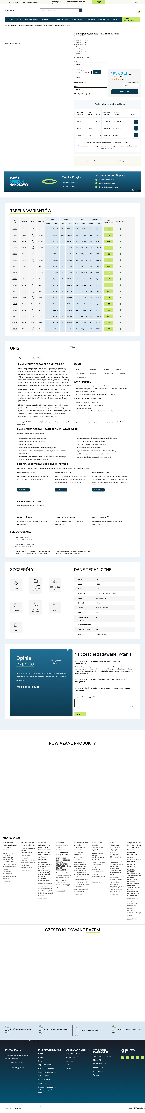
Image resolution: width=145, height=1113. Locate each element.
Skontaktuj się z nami (121, 142)
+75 (108, 241)
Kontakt (41, 1053)
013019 (15, 304)
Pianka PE (38, 25)
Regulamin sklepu (45, 1065)
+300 (108, 235)
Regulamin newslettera (47, 1072)
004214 (15, 260)
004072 (15, 254)
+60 (108, 310)
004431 (15, 229)
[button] (124, 10)
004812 (15, 241)
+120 (108, 297)
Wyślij (79, 714)
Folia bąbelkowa (99, 1064)
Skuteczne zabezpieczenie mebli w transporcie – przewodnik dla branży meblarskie (63, 864)
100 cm (87, 72)
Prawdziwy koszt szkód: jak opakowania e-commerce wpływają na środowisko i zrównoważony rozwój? (81, 870)
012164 (15, 235)
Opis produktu (24, 358)
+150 (108, 229)
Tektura (96, 1075)
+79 (108, 322)
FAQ (67, 1065)
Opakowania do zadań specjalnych (28, 851)
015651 (15, 247)
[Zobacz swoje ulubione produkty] (133, 11)
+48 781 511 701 (68, 187)
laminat (30, 398)
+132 (108, 279)
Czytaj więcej (7, 882)
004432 (15, 279)
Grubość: (77, 61)
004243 (15, 310)
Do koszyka (125, 92)
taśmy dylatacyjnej (54, 405)
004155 (15, 272)
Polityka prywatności (46, 1068)
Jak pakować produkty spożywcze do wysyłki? (98, 856)
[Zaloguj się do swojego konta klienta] (129, 11)
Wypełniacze (98, 1067)
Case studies (43, 1083)
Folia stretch (98, 1071)
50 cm (78, 72)
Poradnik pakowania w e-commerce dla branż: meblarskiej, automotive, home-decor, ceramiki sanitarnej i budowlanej (45, 872)
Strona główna (10, 25)
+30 (108, 273)
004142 (15, 316)
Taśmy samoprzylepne (102, 1056)
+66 (108, 285)
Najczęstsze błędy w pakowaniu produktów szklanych (9, 857)
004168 (15, 329)
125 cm (78, 77)
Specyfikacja (37, 358)
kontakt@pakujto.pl (70, 182)
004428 (15, 297)
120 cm (97, 72)
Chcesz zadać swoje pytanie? (84, 697)
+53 (108, 248)
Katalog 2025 (43, 1076)
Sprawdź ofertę (98, 2)
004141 (15, 266)
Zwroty (68, 1068)
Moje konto (70, 1061)
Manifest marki (44, 1080)
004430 (14, 322)
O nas (40, 1057)
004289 (15, 285)
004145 (15, 291)
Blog (40, 1061)
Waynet (137, 1108)
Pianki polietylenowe (26, 25)
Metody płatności (72, 1057)
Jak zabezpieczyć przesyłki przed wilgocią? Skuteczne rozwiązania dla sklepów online (117, 867)
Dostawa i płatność (73, 1053)
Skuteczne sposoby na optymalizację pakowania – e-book (49, 1090)
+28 (108, 254)
